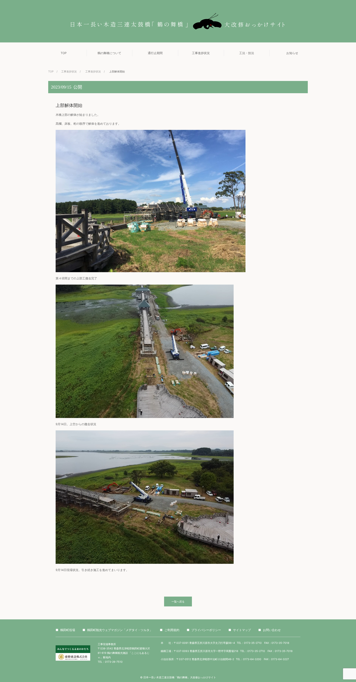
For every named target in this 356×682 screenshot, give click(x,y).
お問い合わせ (269, 630)
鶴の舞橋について (109, 53)
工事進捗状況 (201, 53)
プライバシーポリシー (204, 630)
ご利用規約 (169, 630)
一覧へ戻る (178, 601)
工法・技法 (246, 53)
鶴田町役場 (65, 630)
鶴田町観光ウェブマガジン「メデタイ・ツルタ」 (117, 630)
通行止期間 (155, 53)
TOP (64, 53)
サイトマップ (239, 630)
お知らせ (292, 53)
